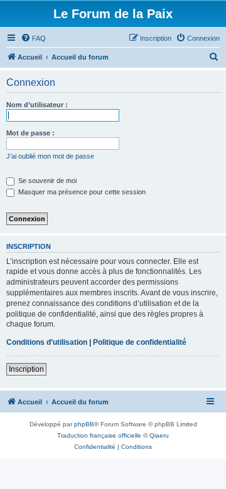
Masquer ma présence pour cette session (81, 192)
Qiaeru (159, 435)
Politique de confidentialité (139, 342)
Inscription (26, 369)
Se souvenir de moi (46, 180)
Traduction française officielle (99, 435)
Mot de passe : (30, 133)
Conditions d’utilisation (46, 342)
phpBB (84, 424)
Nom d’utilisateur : (37, 104)
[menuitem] (33, 38)
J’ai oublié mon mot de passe (50, 156)
